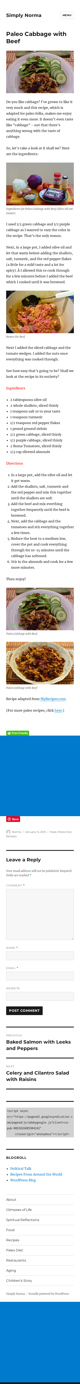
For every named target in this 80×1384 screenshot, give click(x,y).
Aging (11, 1270)
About (11, 1200)
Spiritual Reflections (22, 1220)
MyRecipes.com (53, 699)
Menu (67, 15)
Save (15, 819)
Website (13, 988)
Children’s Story (19, 1281)
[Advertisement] (40, 776)
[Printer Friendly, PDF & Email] (40, 733)
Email (12, 968)
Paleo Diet (65, 831)
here (58, 710)
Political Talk (20, 1168)
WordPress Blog (23, 1180)
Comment (15, 885)
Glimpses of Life (19, 1210)
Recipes (11, 836)
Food (53, 831)
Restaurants (16, 1260)
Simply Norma (23, 15)
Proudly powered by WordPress (49, 1294)
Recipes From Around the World (36, 1174)
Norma (16, 831)
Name (12, 948)
